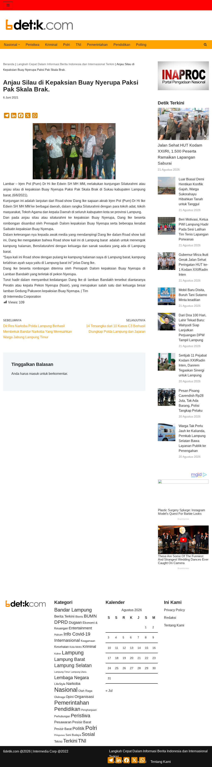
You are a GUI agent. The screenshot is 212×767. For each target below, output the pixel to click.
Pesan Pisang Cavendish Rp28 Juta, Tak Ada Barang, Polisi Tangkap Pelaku (191, 400)
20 (131, 658)
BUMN (90, 616)
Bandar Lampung (73, 610)
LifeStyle (59, 684)
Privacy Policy (174, 610)
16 (154, 647)
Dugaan (75, 622)
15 (146, 647)
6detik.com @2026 (17, 751)
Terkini (70, 741)
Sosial (88, 734)
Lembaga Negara (71, 677)
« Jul (109, 690)
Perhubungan (62, 716)
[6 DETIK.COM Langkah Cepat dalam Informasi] (39, 25)
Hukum (58, 634)
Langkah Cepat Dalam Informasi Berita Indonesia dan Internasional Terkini (65, 64)
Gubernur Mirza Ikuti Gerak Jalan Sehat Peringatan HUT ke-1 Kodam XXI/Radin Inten (193, 264)
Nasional (65, 689)
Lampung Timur (62, 672)
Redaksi (170, 617)
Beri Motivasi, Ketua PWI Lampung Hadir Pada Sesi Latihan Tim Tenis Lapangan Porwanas (193, 229)
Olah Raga (85, 690)
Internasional (67, 640)
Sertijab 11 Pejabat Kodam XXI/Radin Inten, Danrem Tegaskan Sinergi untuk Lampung (193, 365)
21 (139, 658)
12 (124, 647)
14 (139, 647)
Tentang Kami (174, 625)
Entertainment (80, 628)
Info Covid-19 (77, 634)
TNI (78, 44)
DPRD (61, 622)
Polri (66, 44)
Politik (78, 728)
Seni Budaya (73, 735)
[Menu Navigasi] (8, 5)
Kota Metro (76, 647)
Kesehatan (61, 646)
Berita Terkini (64, 616)
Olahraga (59, 697)
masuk (34, 373)
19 (124, 658)
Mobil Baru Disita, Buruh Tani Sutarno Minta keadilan (193, 295)
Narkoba (73, 683)
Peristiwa (32, 44)
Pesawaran (62, 722)
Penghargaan (89, 710)
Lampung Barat (69, 659)
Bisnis (79, 616)
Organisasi (84, 696)
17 (109, 658)
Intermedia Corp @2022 (50, 751)
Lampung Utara (78, 672)
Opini (70, 697)
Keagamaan (88, 640)
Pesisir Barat (81, 722)
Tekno (58, 741)
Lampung (73, 652)
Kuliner (57, 653)
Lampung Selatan (73, 665)
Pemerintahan (97, 44)
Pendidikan (121, 44)
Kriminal (51, 44)
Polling (141, 44)
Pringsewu (59, 735)
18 (116, 658)
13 (131, 647)
